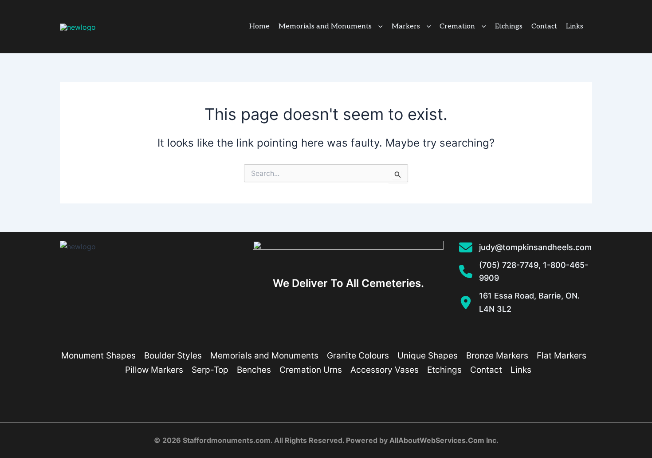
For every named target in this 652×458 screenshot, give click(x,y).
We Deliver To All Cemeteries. (348, 283)
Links (574, 26)
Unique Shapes (427, 355)
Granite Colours (358, 355)
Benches (254, 370)
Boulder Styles (173, 355)
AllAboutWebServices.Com (436, 440)
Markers (406, 26)
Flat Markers (561, 355)
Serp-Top (210, 370)
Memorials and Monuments (325, 26)
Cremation (457, 26)
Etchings (508, 26)
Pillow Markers (154, 370)
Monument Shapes (98, 355)
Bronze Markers (497, 355)
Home (259, 26)
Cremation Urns (310, 370)
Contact (544, 26)
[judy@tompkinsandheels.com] (525, 247)
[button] (377, 26)
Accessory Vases (384, 370)
